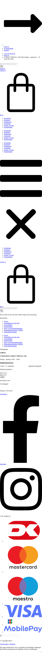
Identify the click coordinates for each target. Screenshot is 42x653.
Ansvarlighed (8, 325)
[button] (21, 200)
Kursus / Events (9, 125)
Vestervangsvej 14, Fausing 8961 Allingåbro (7, 386)
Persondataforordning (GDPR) (13, 330)
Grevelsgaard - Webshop (7, 644)
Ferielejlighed (8, 127)
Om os (6, 321)
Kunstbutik (7, 118)
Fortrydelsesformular (10, 332)
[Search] (1, 66)
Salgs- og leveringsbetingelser (13, 328)
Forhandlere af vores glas (11, 323)
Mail (1, 375)
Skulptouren (7, 122)
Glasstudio (7, 124)
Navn (2, 373)
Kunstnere (7, 120)
